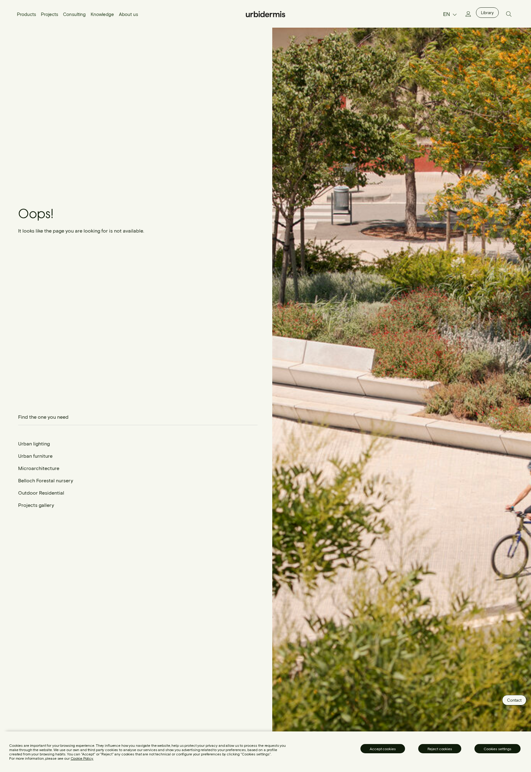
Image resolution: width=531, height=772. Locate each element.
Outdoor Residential (41, 493)
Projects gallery (36, 505)
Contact (514, 700)
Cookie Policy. (82, 758)
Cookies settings (497, 749)
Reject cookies (439, 749)
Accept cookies (382, 749)
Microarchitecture (38, 468)
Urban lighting (34, 443)
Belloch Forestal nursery (45, 480)
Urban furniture (35, 456)
